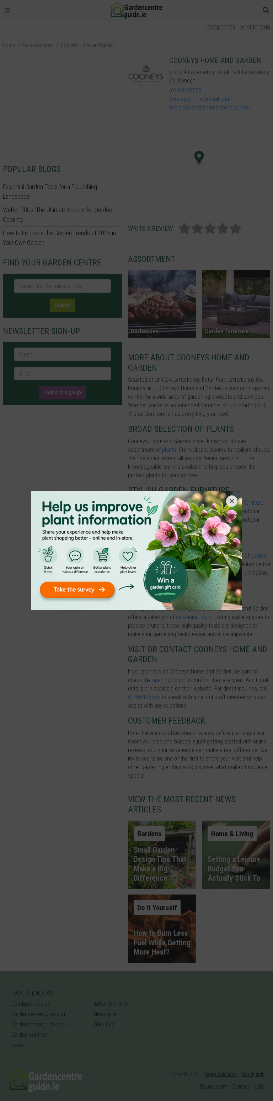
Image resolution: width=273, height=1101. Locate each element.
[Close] (231, 501)
